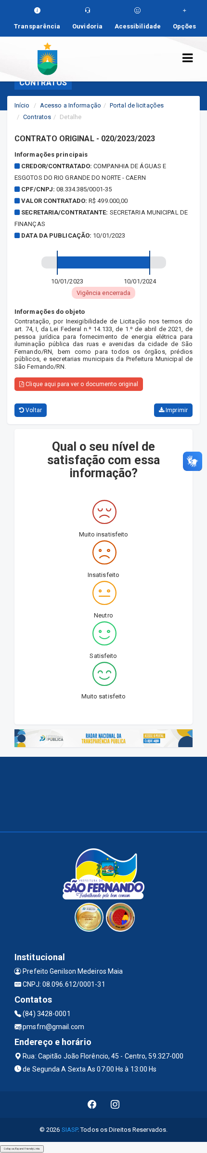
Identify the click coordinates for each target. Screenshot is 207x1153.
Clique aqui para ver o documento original (81, 384)
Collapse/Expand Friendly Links (22, 1148)
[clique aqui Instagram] (115, 1104)
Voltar (33, 410)
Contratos (37, 117)
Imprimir (176, 410)
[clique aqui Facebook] (92, 1104)
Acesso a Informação (70, 105)
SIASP (70, 1129)
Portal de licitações (137, 105)
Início (22, 105)
